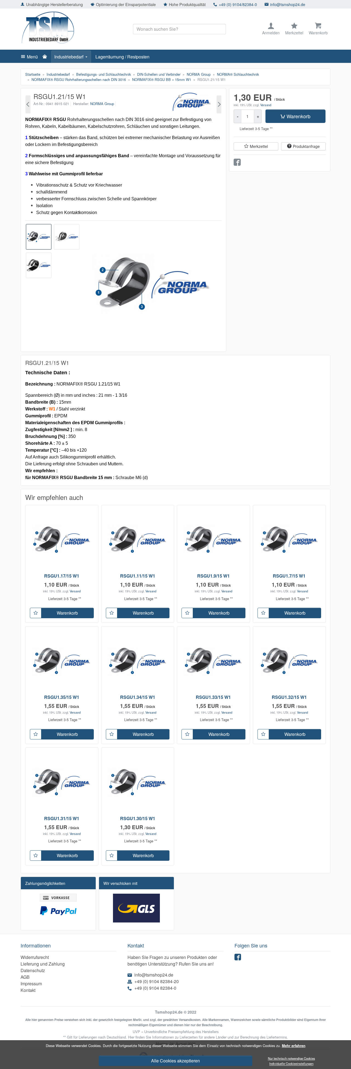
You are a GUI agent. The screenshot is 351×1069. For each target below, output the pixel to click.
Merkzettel (259, 146)
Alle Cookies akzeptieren (175, 1060)
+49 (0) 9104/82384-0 (238, 4)
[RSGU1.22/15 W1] (219, 104)
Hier (131, 1037)
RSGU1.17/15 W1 (61, 576)
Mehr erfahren (293, 1045)
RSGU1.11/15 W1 (137, 576)
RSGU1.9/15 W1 (213, 576)
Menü (32, 57)
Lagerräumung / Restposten (122, 57)
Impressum (31, 983)
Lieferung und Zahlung (43, 964)
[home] (46, 57)
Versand (265, 105)
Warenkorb (298, 116)
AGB (25, 977)
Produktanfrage (306, 146)
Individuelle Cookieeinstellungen (291, 1064)
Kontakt (28, 990)
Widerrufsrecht (35, 957)
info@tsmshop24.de (287, 4)
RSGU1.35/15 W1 (61, 697)
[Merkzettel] (35, 613)
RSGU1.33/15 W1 (213, 697)
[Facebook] (238, 958)
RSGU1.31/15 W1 (61, 818)
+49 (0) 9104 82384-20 (156, 981)
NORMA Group (102, 103)
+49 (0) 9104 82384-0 (155, 988)
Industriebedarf (68, 57)
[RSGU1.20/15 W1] (28, 104)
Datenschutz (33, 970)
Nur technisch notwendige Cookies (291, 1058)
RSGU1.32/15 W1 (289, 697)
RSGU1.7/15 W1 (289, 576)
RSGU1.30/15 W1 (137, 818)
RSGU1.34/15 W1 (137, 697)
